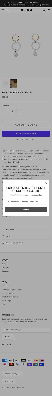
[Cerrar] (46, 183)
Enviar (26, 209)
